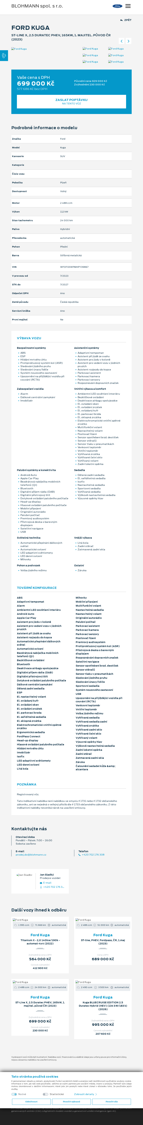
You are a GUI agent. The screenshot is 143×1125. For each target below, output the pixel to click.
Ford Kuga (40, 935)
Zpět (127, 20)
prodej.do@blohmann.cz (31, 854)
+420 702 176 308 (92, 854)
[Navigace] (128, 6)
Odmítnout (31, 1101)
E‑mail (47, 882)
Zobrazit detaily (84, 1094)
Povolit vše (112, 1101)
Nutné (22, 1094)
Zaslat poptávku (71, 101)
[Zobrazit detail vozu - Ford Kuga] (34, 920)
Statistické (57, 1094)
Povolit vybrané (71, 1101)
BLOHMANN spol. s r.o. (37, 6)
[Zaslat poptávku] (46, 920)
